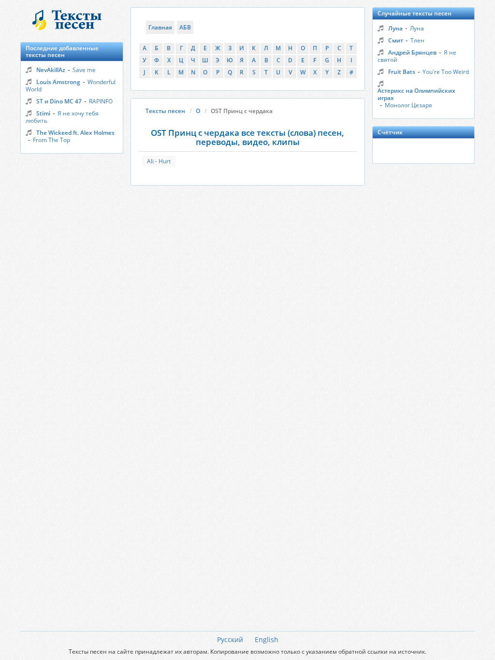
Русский (230, 639)
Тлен (417, 40)
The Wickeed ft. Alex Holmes (75, 133)
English (266, 639)
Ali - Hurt (159, 161)
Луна (395, 28)
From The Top (51, 140)
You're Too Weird (445, 72)
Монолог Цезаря (408, 105)
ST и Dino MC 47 (59, 101)
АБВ (185, 27)
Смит (395, 40)
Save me (84, 70)
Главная (160, 27)
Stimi (43, 113)
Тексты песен (165, 111)
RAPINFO (101, 101)
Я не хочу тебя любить (62, 117)
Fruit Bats (401, 72)
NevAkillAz (50, 70)
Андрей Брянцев (412, 52)
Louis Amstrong (58, 82)
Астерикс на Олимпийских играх (416, 94)
